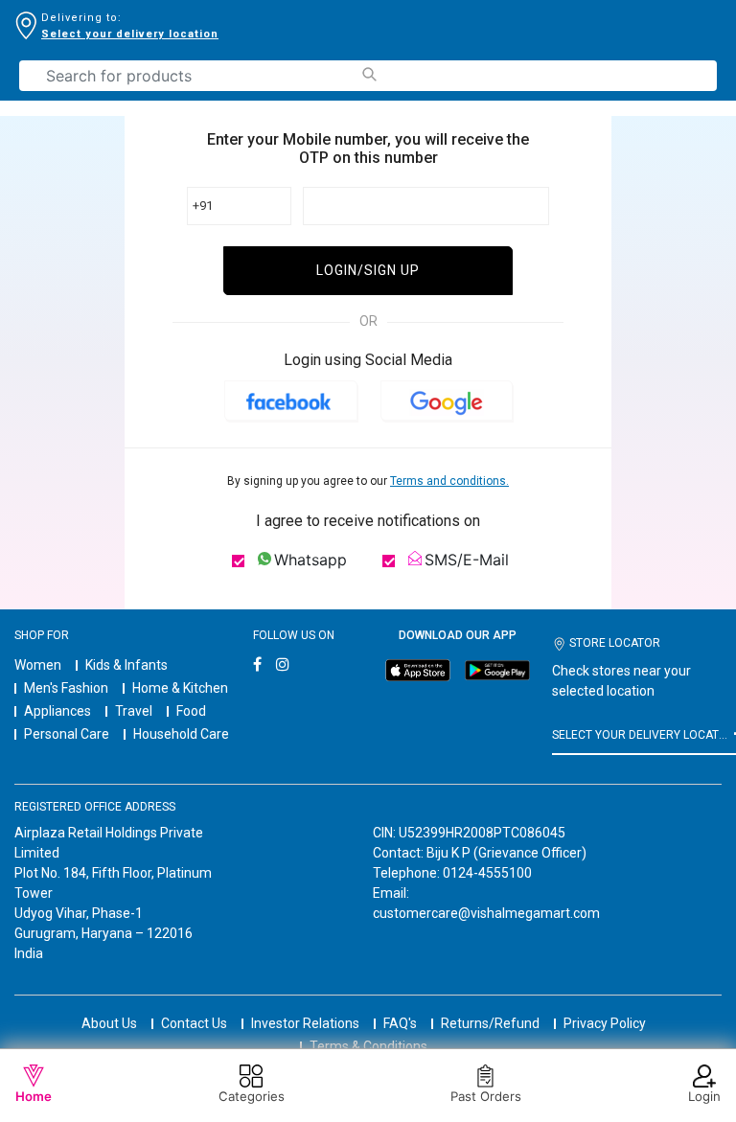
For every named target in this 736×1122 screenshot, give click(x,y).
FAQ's (400, 1023)
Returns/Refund (490, 1023)
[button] (290, 400)
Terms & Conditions (368, 1046)
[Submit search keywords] (368, 74)
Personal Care (66, 734)
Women (37, 665)
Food (191, 711)
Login (704, 1096)
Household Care (181, 734)
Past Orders (485, 1096)
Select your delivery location (129, 34)
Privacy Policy (605, 1023)
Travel (133, 711)
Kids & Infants (126, 665)
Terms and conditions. (449, 481)
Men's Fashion (66, 688)
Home (33, 1096)
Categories (251, 1096)
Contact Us (194, 1023)
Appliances (57, 711)
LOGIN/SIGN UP (368, 270)
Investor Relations (305, 1023)
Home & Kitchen (180, 688)
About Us (109, 1023)
